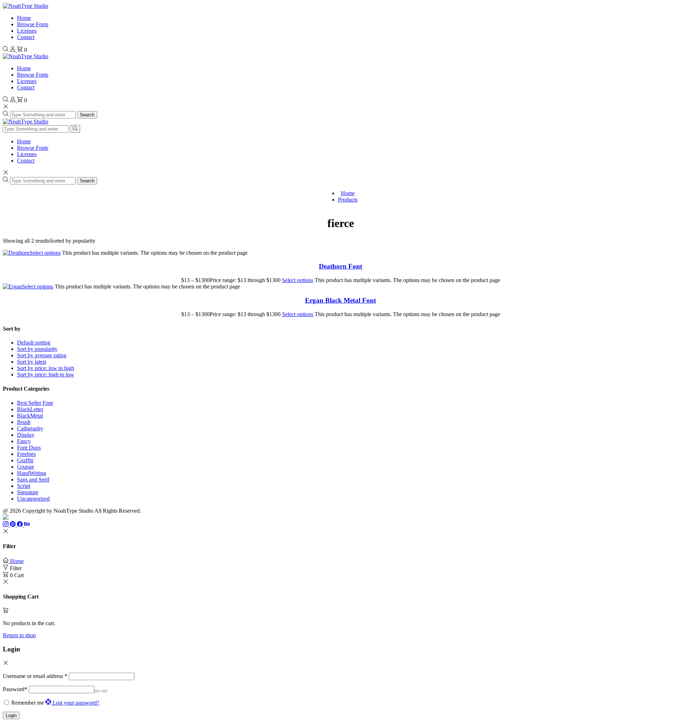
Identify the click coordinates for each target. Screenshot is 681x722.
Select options (45, 253)
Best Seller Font (35, 403)
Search (87, 114)
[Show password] (97, 691)
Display (25, 435)
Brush (24, 422)
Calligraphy (30, 428)
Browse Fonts (32, 24)
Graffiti (25, 460)
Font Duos (29, 448)
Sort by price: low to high (45, 368)
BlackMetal (30, 416)
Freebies (26, 454)
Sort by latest (31, 362)
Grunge (25, 467)
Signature (27, 492)
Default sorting (33, 343)
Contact (25, 37)
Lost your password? (75, 703)
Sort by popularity (37, 349)
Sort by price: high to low (45, 374)
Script (23, 486)
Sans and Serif (33, 479)
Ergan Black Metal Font (340, 300)
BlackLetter (30, 409)
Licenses (27, 31)
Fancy (24, 441)
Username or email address (35, 676)
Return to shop (19, 635)
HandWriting (31, 473)
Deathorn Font (340, 266)
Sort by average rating (41, 355)
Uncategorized (33, 499)
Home (24, 18)
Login (11, 715)
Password (15, 689)
